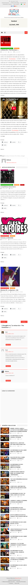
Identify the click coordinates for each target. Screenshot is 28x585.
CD (10, 156)
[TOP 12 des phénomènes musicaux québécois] (5, 481)
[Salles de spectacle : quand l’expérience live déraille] (5, 459)
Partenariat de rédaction (7, 4)
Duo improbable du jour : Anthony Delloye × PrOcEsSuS (18, 508)
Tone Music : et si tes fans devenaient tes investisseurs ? (18, 544)
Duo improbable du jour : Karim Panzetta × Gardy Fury (18, 450)
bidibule (10, 52)
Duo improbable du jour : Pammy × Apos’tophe (18, 537)
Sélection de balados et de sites (8, 581)
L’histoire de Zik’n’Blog (15, 2)
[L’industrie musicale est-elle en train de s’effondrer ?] (5, 531)
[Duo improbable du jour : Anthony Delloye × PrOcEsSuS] (5, 510)
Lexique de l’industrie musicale (14, 580)
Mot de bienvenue (5, 2)
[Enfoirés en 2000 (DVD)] (14, 225)
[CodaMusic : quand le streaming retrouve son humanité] (5, 503)
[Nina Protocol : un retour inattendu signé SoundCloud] (5, 445)
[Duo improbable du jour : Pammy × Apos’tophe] (5, 538)
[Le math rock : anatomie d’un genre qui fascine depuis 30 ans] (5, 488)
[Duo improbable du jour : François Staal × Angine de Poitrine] (5, 553)
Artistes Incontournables (7, 48)
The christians (15, 130)
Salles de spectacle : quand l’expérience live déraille (17, 458)
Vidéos (22, 185)
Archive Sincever (4, 236)
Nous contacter (16, 4)
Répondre (8, 344)
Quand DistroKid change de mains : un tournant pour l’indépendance (17, 473)
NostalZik (17, 48)
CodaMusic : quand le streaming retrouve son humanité (18, 501)
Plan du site (17, 583)
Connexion (11, 583)
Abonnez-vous (23, 2)
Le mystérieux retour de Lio (8, 187)
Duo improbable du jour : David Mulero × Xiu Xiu (18, 522)
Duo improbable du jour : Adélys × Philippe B (18, 565)
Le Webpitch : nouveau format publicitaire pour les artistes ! (24, 322)
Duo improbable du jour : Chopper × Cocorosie (16, 436)
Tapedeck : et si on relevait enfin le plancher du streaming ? (18, 558)
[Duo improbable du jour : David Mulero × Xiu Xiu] (5, 524)
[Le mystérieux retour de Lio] (14, 176)
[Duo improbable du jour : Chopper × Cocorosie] (5, 438)
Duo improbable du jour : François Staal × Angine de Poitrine (17, 552)
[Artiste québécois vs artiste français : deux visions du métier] (5, 517)
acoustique (7, 156)
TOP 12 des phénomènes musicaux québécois (18, 479)
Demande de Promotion (21, 581)
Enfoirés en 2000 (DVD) (7, 238)
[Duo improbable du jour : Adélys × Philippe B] (5, 567)
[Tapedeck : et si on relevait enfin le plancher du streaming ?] (5, 560)
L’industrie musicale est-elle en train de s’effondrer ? (18, 529)
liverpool (12, 156)
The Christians (12, 59)
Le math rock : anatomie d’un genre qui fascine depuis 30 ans (18, 487)
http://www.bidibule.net (11, 162)
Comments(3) (17, 52)
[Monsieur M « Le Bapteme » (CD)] (14, 276)
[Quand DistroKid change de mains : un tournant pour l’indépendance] (5, 474)
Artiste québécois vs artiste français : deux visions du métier (18, 515)
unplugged (23, 156)
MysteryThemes (18, 578)
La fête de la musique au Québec (4, 322)
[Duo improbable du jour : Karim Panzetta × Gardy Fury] (5, 452)
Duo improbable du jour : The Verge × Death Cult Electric (17, 494)
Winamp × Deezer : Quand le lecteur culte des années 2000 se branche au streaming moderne (18, 430)
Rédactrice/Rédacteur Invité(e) (15, 239)
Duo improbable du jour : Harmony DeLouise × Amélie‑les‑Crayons (16, 466)
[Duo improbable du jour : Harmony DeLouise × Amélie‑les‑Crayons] (5, 467)
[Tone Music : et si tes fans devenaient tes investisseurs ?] (5, 546)
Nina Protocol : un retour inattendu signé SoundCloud (17, 443)
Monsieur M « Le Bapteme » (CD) (9, 290)
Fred (6, 350)
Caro (6, 332)
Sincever (20, 433)
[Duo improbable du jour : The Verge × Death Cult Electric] (5, 496)
